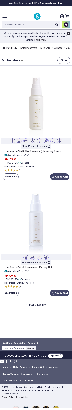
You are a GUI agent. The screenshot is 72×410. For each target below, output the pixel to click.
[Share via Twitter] (11, 362)
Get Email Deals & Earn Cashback (20, 343)
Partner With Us (39, 367)
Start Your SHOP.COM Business (17, 381)
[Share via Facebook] (6, 362)
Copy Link (56, 355)
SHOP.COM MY (10, 48)
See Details (10, 177)
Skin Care (45, 48)
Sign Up (30, 348)
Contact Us (25, 367)
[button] (12, 374)
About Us (6, 367)
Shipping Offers (29, 48)
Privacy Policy (8, 397)
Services (53, 367)
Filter (64, 60)
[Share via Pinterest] (15, 362)
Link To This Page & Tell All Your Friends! (24, 355)
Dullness (58, 48)
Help (15, 367)
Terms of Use (22, 397)
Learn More (40, 40)
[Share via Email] (2, 362)
